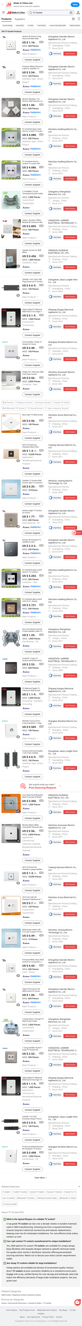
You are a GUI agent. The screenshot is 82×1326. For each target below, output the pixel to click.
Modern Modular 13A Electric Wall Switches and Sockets (32, 101)
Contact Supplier (32, 59)
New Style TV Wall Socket (32, 414)
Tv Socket (30, 25)
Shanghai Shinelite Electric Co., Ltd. (63, 343)
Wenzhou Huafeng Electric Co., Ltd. (62, 130)
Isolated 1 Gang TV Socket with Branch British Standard (33, 660)
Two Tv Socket (8, 1198)
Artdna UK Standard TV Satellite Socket (31, 541)
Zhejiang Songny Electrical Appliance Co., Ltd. (60, 311)
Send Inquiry (70, 53)
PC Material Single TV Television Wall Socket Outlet (31, 690)
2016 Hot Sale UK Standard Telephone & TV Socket (32, 899)
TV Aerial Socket (35, 408)
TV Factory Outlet (9, 1204)
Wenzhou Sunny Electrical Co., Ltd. (62, 416)
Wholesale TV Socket (25, 1198)
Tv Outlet (6, 1192)
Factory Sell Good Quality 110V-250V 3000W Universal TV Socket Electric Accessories (32, 754)
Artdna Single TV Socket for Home (32, 511)
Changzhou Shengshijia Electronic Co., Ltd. (59, 193)
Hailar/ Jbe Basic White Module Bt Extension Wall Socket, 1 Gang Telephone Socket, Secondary (32, 223)
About (22, 1317)
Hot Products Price (27, 1310)
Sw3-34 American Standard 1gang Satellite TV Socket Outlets (32, 869)
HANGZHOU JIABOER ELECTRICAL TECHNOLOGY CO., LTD (63, 223)
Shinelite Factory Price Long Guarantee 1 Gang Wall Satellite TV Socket (31, 723)
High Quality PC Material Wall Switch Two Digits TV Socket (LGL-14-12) (32, 311)
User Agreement (33, 1317)
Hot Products (11, 1310)
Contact (59, 1317)
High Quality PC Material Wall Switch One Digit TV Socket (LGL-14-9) (32, 1079)
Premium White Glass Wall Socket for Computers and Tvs (33, 961)
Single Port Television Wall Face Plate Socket (32, 373)
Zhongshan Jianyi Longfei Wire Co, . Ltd (63, 281)
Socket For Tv (70, 1192)
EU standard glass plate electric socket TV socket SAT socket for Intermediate (32, 132)
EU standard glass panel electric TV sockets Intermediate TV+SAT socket (32, 573)
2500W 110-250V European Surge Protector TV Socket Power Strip (32, 1118)
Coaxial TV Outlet (61, 402)
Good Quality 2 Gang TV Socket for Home (32, 343)
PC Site (73, 1310)
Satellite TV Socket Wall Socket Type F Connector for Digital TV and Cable (32, 482)
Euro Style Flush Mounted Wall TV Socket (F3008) (32, 796)
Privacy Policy (48, 1317)
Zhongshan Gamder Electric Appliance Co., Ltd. (61, 38)
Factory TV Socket (54, 1192)
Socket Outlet (20, 25)
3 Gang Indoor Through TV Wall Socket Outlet (33, 1020)
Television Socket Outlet (47, 1198)
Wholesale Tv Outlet (68, 1198)
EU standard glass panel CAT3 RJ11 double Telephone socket (32, 601)
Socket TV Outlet (37, 1192)
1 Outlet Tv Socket (19, 1192)
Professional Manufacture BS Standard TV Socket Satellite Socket (32, 1148)
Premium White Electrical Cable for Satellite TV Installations (32, 68)
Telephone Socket (75, 25)
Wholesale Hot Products (47, 1310)
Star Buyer (63, 1310)
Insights (41, 1313)
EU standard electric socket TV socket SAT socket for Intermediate (31, 163)
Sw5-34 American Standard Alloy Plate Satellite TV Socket (30, 446)
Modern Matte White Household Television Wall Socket (32, 827)
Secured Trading (7, 25)
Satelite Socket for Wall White (31, 251)
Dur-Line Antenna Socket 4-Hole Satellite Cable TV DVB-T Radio (32, 631)
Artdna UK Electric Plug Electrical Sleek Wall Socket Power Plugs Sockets (31, 39)
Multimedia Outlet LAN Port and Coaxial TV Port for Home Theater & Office (32, 931)
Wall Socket (7, 402)
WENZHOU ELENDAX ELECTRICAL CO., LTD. (58, 251)
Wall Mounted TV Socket (13, 408)
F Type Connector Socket (57, 408)
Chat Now (57, 53)
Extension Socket (43, 402)
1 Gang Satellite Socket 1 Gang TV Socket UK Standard (32, 1049)
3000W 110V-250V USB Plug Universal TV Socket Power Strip (32, 281)
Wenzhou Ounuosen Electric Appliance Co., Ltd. (61, 373)
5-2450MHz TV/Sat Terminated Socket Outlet (32, 192)
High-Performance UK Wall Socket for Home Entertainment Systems (31, 991)
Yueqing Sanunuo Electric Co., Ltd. (62, 446)
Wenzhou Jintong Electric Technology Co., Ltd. (60, 482)
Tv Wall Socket (41, 25)
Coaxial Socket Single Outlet (57, 25)
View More (39, 1177)
